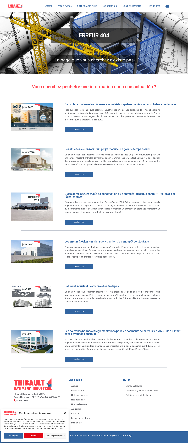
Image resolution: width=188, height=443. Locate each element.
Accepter (13, 435)
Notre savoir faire (87, 6)
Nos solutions (110, 6)
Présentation (65, 6)
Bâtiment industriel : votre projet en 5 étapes (92, 286)
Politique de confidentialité (138, 395)
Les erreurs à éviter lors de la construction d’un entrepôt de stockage (107, 241)
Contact (75, 413)
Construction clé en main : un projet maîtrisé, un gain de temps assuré (107, 149)
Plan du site (76, 422)
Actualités (154, 6)
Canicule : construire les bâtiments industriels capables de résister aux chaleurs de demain (120, 104)
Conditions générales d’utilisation (142, 390)
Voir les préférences (55, 435)
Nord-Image (126, 435)
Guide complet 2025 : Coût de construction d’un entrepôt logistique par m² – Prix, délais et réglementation (120, 195)
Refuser (33, 435)
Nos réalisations (132, 6)
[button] (64, 413)
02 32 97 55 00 (22, 401)
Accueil (48, 6)
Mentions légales (134, 386)
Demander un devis (80, 418)
